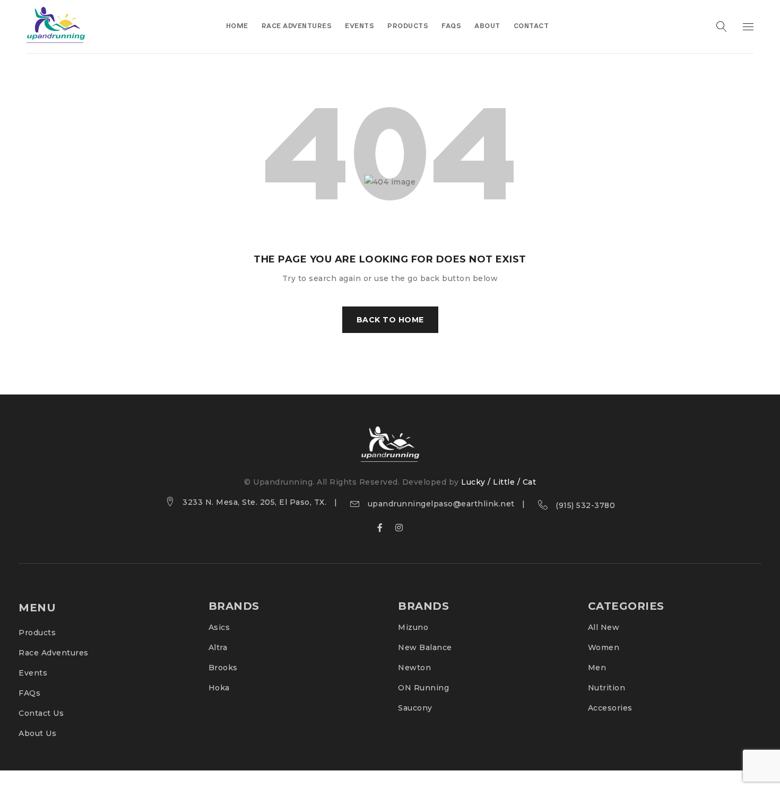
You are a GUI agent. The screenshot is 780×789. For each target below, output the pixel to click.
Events (33, 673)
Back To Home (390, 320)
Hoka (219, 687)
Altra (218, 647)
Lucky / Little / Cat (498, 482)
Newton (414, 667)
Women (604, 647)
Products (37, 632)
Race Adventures (54, 653)
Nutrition (607, 687)
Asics (219, 627)
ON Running (423, 687)
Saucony (415, 708)
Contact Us (41, 713)
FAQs (29, 693)
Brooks (223, 667)
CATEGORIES (626, 606)
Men (597, 667)
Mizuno (413, 627)
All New (604, 627)
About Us (37, 733)
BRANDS (234, 606)
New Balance (425, 647)
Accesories (610, 708)
